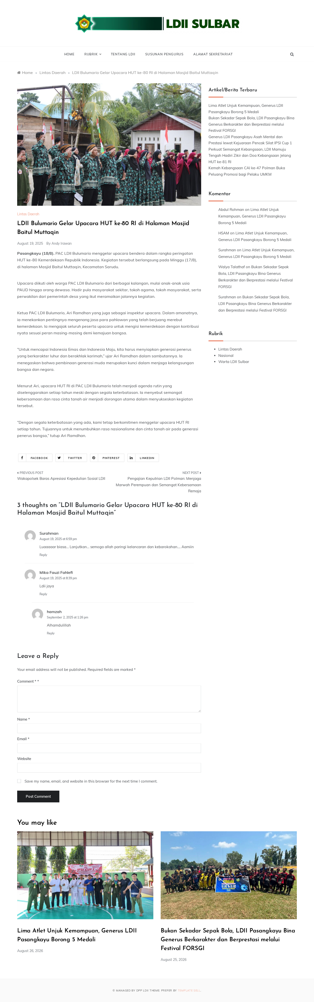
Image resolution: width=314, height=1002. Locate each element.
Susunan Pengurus (164, 54)
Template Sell (189, 990)
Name (23, 719)
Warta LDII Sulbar (233, 361)
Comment (26, 681)
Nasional (226, 355)
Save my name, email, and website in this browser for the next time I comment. (91, 781)
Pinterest (111, 458)
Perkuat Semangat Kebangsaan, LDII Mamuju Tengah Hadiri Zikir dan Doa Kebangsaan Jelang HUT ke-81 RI (250, 155)
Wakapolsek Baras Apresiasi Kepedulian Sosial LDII (61, 478)
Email (23, 738)
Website (24, 758)
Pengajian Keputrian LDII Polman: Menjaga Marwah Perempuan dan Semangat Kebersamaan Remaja (158, 484)
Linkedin (147, 458)
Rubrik (91, 54)
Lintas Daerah (28, 214)
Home (69, 54)
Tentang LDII (123, 54)
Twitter (75, 458)
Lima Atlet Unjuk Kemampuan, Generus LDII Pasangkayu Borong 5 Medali (252, 216)
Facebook (39, 458)
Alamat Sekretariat (213, 54)
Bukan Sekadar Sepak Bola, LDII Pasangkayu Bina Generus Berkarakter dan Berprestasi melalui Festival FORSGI (251, 124)
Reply (43, 555)
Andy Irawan (62, 243)
